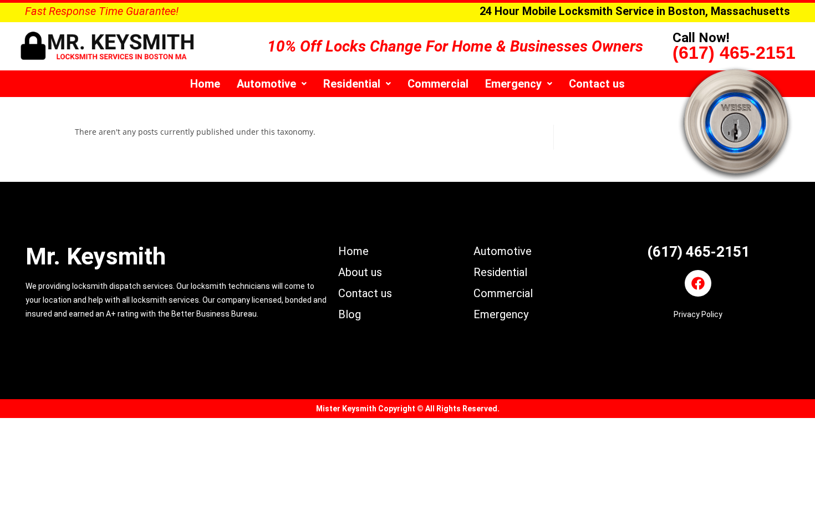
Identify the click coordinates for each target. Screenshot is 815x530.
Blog (349, 314)
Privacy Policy (698, 314)
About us (360, 272)
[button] (271, 83)
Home (205, 83)
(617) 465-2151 (734, 53)
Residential (351, 83)
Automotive (266, 83)
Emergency (513, 83)
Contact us (597, 83)
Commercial (437, 83)
